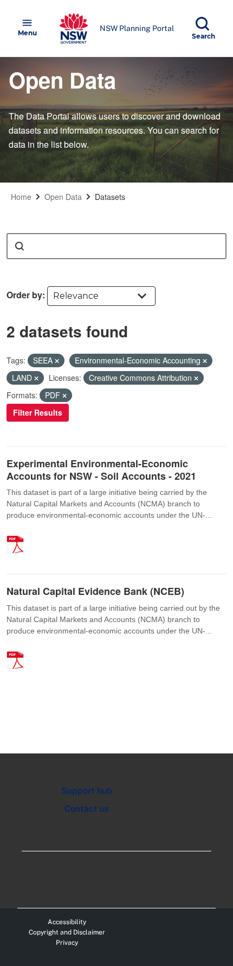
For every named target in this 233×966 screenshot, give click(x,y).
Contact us (86, 809)
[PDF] (19, 533)
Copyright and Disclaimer (67, 932)
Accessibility (67, 922)
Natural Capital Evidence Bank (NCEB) (95, 591)
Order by (24, 294)
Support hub (86, 791)
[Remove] (57, 360)
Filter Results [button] (37, 412)
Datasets (110, 196)
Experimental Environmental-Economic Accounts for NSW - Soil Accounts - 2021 (101, 469)
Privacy (67, 942)
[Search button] (20, 246)
